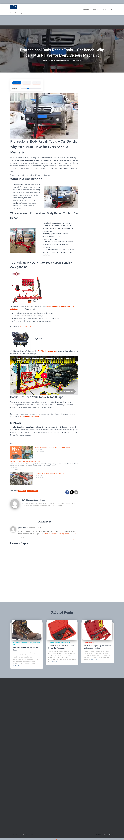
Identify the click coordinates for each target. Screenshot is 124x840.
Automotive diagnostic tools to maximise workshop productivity (53, 447)
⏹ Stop (36, 82)
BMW (92, 642)
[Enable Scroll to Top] (120, 836)
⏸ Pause (26, 82)
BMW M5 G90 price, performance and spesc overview (97, 647)
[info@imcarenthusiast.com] (14, 503)
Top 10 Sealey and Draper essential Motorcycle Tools (50, 473)
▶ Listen (17, 82)
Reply (75, 540)
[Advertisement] (102, 100)
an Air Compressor (26, 326)
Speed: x (14, 88)
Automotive (22, 490)
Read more (16, 665)
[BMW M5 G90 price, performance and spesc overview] (97, 629)
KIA (69, 642)
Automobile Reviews (26, 642)
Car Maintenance (32, 490)
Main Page (86, 9)
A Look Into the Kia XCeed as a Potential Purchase (61, 647)
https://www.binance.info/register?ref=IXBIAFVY (60, 534)
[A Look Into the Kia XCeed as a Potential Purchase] (62, 629)
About (104, 9)
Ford (14, 644)
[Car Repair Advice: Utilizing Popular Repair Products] (45, 465)
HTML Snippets (55, 839)
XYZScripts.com (68, 839)
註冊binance (23, 527)
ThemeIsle (111, 834)
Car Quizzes (96, 9)
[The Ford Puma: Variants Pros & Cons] (27, 629)
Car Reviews (16, 642)
